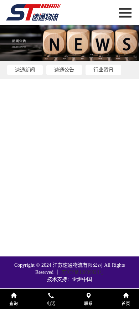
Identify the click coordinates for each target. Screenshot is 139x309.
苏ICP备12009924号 (82, 272)
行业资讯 (103, 69)
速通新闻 (25, 69)
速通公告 (64, 69)
